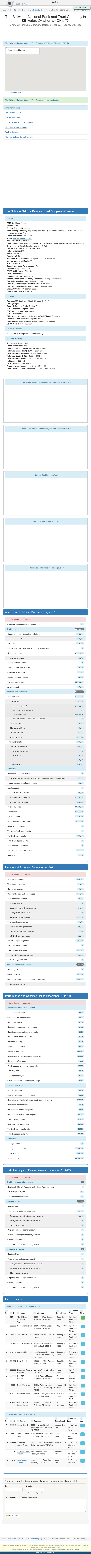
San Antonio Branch (22, 1461)
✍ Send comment (12, 1515)
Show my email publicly (35, 1493)
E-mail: (29, 1486)
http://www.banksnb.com (22, 238)
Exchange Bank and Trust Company (19, 122)
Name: (7, 1486)
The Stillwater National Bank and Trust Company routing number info (32, 100)
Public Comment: (21, 1497)
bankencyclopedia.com (11, 10)
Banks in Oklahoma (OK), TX (33, 10)
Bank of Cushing (11, 132)
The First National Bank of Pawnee (19, 137)
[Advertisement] (45, 33)
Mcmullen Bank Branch (23, 1452)
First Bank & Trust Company (16, 127)
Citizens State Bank (13, 117)
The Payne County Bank (14, 112)
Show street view (14, 92)
